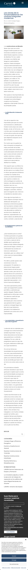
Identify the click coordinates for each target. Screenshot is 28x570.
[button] (26, 539)
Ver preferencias (14, 564)
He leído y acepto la (12, 507)
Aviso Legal (23, 567)
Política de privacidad (15, 567)
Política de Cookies (6, 567)
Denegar (14, 560)
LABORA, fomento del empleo (13, 486)
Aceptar (14, 556)
